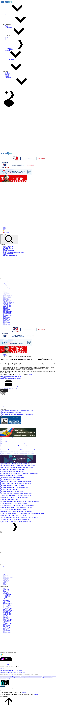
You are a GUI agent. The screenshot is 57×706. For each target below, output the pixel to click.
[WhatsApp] (4, 394)
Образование (5, 267)
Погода (4, 268)
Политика (4, 570)
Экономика (5, 568)
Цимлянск (5, 321)
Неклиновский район (7, 306)
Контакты (2, 668)
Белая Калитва (5, 284)
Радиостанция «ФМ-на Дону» (8, 248)
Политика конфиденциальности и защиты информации (13, 252)
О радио (6, 26)
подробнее (24, 692)
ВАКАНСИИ (9, 48)
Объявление (7, 61)
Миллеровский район (7, 303)
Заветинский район (6, 293)
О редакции (7, 74)
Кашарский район (6, 299)
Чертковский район (6, 322)
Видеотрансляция (8, 27)
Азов (4, 280)
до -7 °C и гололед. (30, 374)
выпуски (6, 25)
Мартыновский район (7, 301)
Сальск (4, 314)
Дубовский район (6, 292)
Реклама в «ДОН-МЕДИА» (8, 253)
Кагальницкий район (7, 296)
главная (6, 36)
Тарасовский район (6, 317)
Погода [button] (4, 229)
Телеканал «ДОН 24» (7, 247)
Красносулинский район (7, 300)
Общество (5, 355)
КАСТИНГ (11, 49)
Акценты (4, 274)
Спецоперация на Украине (8, 269)
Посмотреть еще (3, 530)
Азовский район (6, 281)
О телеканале (7, 60)
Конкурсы (5, 275)
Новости (6, 38)
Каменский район (6, 298)
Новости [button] (4, 228)
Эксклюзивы (5, 271)
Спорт (4, 572)
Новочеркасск (5, 307)
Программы (7, 39)
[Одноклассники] (2, 394)
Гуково (4, 290)
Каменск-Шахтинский (7, 297)
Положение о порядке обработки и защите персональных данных (12, 672)
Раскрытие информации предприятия (10, 255)
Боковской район (6, 285)
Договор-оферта (8, 15)
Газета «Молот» (6, 249)
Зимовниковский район (7, 295)
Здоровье (4, 569)
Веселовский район (6, 287)
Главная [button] (4, 227)
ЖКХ (4, 266)
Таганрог (4, 316)
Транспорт (5, 571)
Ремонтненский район (7, 313)
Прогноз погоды (6, 272)
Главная (4, 354)
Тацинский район (6, 318)
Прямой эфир (7, 37)
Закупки (4, 254)
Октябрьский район (6, 309)
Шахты (4, 323)
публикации (7, 73)
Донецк (4, 291)
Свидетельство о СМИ (4, 664)
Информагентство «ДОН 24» (8, 246)
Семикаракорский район (7, 315)
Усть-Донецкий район (7, 319)
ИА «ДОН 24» (14, 388)
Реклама (4, 88)
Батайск (4, 283)
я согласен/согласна (4, 696)
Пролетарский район (7, 312)
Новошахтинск (5, 308)
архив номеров (8, 13)
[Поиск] (9, 239)
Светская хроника (6, 270)
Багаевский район (6, 282)
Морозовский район (6, 304)
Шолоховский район (7, 324)
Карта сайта (5, 251)
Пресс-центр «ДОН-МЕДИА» (8, 250)
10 (3, 406)
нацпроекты (6, 232)
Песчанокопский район (7, 311)
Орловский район (6, 310)
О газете (6, 14)
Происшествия (5, 567)
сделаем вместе (7, 230)
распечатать (3, 392)
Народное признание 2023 (10, 77)
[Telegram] (5, 394)
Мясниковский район (7, 305)
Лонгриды (7, 75)
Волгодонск (5, 289)
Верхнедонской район (7, 286)
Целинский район (6, 320)
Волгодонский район (7, 288)
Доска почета (7, 76)
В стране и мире (6, 273)
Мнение (4, 276)
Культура (4, 265)
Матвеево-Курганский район (8, 302)
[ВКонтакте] (1, 394)
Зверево (4, 294)
